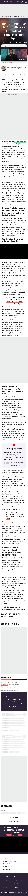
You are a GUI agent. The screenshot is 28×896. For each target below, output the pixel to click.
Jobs (4, 883)
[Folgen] (17, 66)
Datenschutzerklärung (15, 465)
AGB (15, 876)
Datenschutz (6, 880)
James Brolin (13, 273)
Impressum (6, 876)
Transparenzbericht (19, 880)
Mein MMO (17, 887)
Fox (24, 813)
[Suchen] (18, 2)
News (6, 16)
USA (19, 813)
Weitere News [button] (14, 817)
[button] (14, 74)
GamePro (5, 887)
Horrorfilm (5, 813)
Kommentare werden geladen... (10, 690)
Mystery (13, 813)
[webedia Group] (14, 893)
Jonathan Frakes (15, 204)
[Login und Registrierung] (22, 2)
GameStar (16, 883)
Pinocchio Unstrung (14, 835)
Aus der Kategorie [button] (14, 821)
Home (2, 16)
